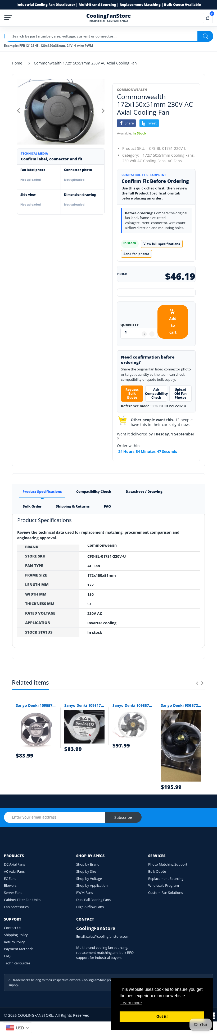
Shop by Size (86, 871)
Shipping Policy (16, 934)
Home (17, 63)
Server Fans (13, 892)
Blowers (10, 885)
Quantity (129, 324)
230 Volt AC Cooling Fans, (144, 160)
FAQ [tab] (107, 506)
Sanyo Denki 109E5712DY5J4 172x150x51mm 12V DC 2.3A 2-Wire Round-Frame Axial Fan (36, 705)
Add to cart (173, 325)
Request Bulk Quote (132, 393)
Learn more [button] (131, 1003)
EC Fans (10, 878)
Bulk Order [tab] (32, 506)
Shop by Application (92, 885)
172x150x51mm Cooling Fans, (169, 155)
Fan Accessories (16, 906)
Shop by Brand (88, 864)
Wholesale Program (163, 885)
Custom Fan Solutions (165, 892)
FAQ (7, 956)
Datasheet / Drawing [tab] (144, 491)
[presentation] (197, 683)
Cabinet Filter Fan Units (22, 899)
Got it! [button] (162, 1016)
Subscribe (123, 817)
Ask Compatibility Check (156, 393)
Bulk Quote (157, 871)
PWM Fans (84, 892)
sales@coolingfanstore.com (107, 936)
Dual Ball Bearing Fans (93, 899)
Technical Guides (17, 963)
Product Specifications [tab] (42, 491)
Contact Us (12, 927)
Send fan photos (136, 254)
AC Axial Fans (14, 871)
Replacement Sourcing (165, 878)
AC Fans (175, 160)
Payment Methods (18, 948)
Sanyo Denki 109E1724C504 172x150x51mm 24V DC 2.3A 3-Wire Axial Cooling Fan (84, 705)
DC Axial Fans (14, 864)
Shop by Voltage (89, 878)
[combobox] (17, 1027)
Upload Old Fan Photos (180, 393)
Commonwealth (132, 89)
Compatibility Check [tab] (93, 491)
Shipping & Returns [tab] (73, 506)
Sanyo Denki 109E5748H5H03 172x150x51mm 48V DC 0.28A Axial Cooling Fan (132, 705)
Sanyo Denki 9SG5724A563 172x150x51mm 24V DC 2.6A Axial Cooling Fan (181, 705)
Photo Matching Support (167, 864)
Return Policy (14, 942)
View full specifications (161, 243)
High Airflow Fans (90, 906)
